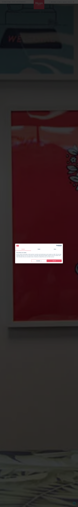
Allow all (54, 260)
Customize (38, 260)
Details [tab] (39, 249)
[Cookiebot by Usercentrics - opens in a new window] (57, 245)
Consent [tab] (23, 249)
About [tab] (55, 249)
